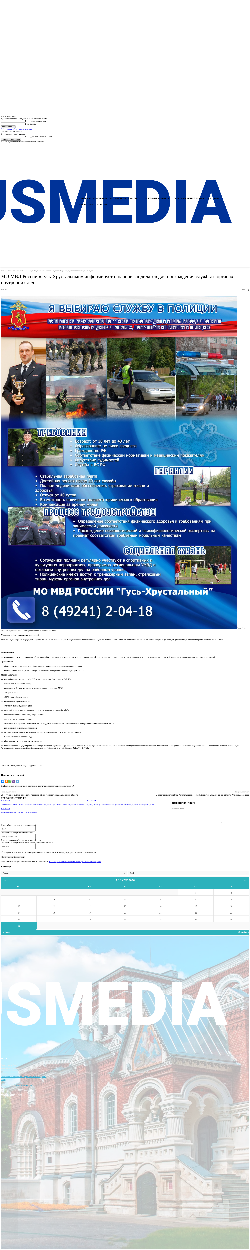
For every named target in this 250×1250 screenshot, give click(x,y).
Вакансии (11, 271)
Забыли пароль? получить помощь (16, 129)
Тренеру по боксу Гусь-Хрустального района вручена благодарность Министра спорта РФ (120, 804)
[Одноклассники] (6, 781)
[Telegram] (17, 781)
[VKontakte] (242, 145)
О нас (3, 1080)
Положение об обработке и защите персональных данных (23, 1077)
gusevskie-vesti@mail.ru (25, 1085)
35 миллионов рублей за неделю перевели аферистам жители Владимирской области (39, 795)
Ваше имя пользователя (35, 121)
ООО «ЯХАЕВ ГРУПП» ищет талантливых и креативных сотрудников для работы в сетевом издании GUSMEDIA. (42, 804)
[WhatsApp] (9, 781)
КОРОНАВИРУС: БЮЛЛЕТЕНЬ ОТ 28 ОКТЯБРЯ (19, 813)
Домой (4, 271)
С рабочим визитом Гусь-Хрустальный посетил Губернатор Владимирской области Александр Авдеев (202, 795)
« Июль (6, 932)
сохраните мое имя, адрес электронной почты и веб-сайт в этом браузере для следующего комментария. (50, 852)
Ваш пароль (30, 124)
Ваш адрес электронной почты (38, 136)
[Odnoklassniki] (247, 145)
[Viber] (13, 781)
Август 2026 (125, 880)
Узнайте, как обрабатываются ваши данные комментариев (75, 861)
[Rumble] (238, 145)
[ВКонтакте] (2, 781)
